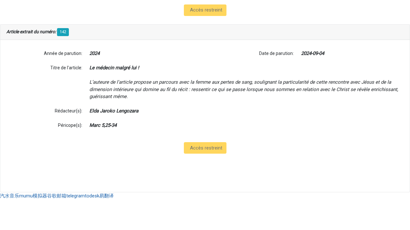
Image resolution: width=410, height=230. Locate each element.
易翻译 (106, 196)
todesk (92, 196)
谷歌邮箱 (56, 196)
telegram (75, 196)
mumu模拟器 (33, 196)
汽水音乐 (9, 196)
